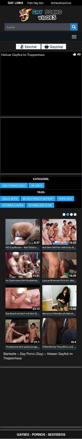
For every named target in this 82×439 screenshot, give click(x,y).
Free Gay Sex (35, 2)
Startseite (9, 353)
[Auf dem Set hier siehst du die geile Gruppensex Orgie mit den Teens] (59, 232)
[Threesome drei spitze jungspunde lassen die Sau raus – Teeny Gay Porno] (22, 331)
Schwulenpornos (61, 2)
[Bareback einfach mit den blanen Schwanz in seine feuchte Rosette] (22, 298)
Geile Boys (10, 198)
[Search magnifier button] (74, 27)
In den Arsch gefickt (38, 198)
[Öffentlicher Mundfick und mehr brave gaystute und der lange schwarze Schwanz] (59, 331)
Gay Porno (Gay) (14, 185)
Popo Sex (65, 198)
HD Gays (36, 185)
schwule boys (12, 205)
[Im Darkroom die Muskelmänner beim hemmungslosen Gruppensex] (22, 265)
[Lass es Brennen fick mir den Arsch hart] (59, 265)
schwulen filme (40, 205)
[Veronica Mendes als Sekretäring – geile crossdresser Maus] (59, 298)
